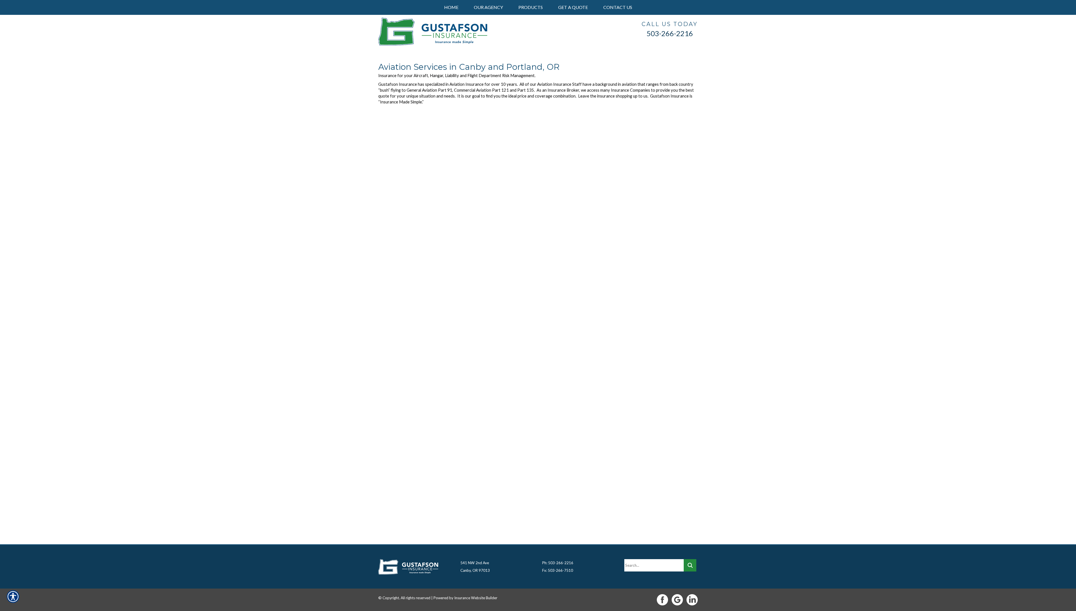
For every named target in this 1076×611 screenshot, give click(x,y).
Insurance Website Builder (475, 598)
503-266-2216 (669, 33)
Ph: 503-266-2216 (557, 563)
